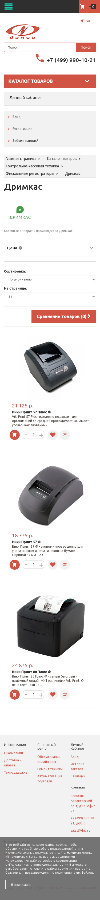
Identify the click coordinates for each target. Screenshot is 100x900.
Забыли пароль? (25, 140)
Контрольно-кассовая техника (32, 166)
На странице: (15, 288)
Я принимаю (21, 884)
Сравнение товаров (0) (62, 316)
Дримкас (73, 173)
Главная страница (21, 158)
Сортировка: (15, 271)
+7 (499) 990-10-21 (71, 60)
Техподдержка (15, 772)
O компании (13, 753)
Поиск (86, 47)
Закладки (78, 776)
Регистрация (22, 128)
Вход (17, 116)
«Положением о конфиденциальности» (38, 864)
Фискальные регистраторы (30, 173)
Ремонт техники (50, 769)
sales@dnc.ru (80, 830)
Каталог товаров (62, 158)
